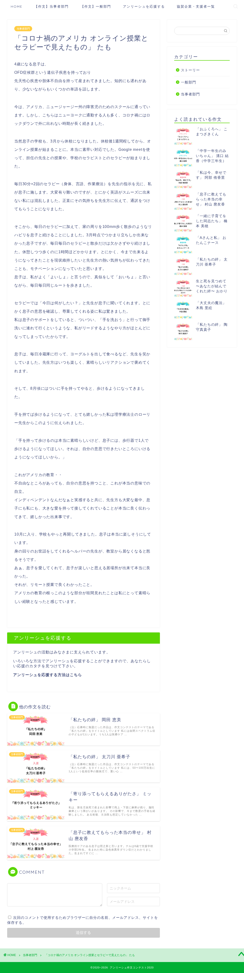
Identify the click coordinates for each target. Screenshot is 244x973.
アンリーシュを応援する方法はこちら (47, 675)
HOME (16, 6)
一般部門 (188, 82)
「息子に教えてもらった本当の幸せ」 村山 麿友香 (211, 199)
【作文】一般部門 (96, 6)
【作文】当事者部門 (51, 6)
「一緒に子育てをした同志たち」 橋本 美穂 (212, 221)
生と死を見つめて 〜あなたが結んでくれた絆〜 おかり (212, 286)
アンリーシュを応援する (144, 6)
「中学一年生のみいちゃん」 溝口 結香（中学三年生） (212, 156)
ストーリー (190, 70)
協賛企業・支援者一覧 (196, 6)
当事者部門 (23, 28)
